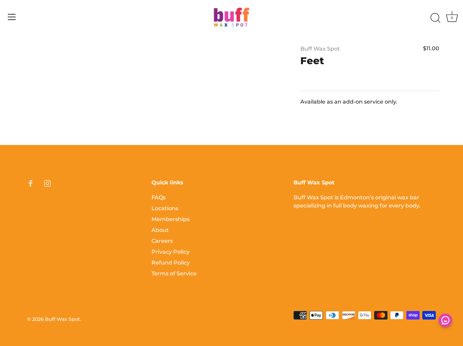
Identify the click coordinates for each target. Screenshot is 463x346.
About (160, 230)
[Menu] (11, 17)
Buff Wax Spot (320, 48)
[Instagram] (47, 183)
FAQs (159, 197)
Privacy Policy (170, 252)
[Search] (435, 18)
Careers (162, 241)
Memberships (170, 219)
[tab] (369, 107)
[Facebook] (30, 183)
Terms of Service (174, 273)
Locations (165, 208)
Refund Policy (171, 262)
